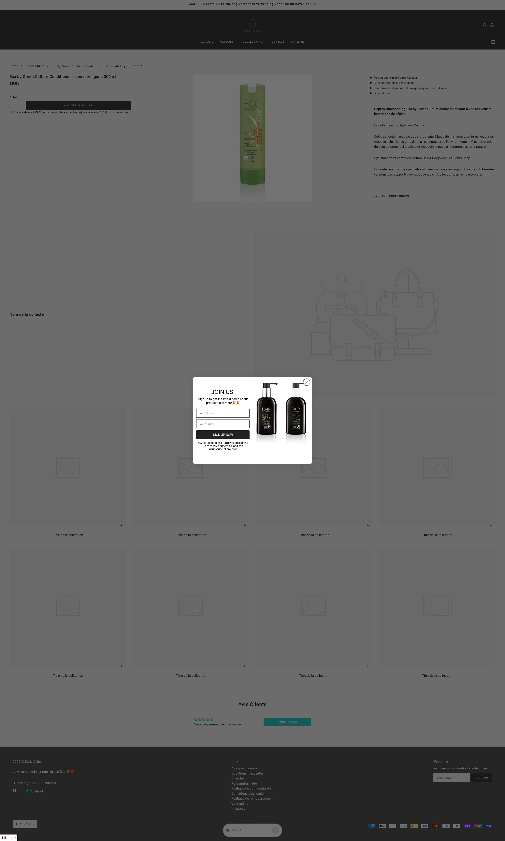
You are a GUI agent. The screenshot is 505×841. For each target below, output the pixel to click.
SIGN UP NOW (223, 435)
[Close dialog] (306, 382)
